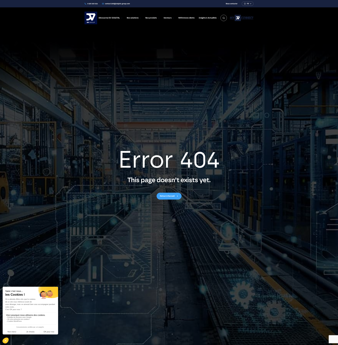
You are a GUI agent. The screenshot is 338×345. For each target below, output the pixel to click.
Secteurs (168, 18)
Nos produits (151, 18)
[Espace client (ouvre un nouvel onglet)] (241, 18)
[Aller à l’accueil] (90, 18)
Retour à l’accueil (167, 196)
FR (248, 3)
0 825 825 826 (92, 3)
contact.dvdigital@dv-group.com (117, 3)
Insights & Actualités (208, 18)
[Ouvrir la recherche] (223, 18)
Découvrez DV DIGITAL (109, 18)
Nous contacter (232, 3)
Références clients (186, 18)
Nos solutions (133, 18)
